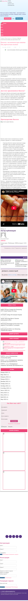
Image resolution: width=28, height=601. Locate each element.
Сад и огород (6, 516)
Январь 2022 (4, 372)
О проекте (10, 2)
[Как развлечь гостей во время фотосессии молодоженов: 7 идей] (14, 346)
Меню (4, 23)
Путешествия (6, 526)
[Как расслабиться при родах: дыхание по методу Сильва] (14, 343)
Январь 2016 (4, 379)
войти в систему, (12, 274)
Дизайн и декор (6, 514)
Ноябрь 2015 (4, 383)
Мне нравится (4, 407)
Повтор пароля (3, 574)
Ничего (2, 413)
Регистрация (19, 18)
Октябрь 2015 (4, 386)
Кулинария (5, 525)
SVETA (3, 356)
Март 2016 (3, 374)
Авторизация (7, 18)
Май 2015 (3, 397)
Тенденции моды (6, 502)
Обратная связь (11, 3)
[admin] (3, 237)
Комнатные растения (7, 519)
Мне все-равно (4, 419)
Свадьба (5, 507)
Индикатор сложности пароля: (6, 571)
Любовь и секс (6, 508)
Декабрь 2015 (4, 381)
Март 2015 (3, 399)
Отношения (6, 505)
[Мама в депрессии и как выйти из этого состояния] (14, 349)
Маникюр (15, 38)
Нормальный (4, 410)
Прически (5, 501)
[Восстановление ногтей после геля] (7, 261)
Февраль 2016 (5, 377)
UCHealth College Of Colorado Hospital (11, 314)
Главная (9, 0)
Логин (1, 545)
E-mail (1, 563)
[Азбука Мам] (3, 1)
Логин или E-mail (3, 583)
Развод (4, 510)
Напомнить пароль (13, 554)
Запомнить (3, 552)
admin (3, 240)
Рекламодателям (11, 5)
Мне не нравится (5, 416)
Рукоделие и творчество (8, 528)
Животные (5, 517)
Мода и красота (8, 38)
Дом (4, 513)
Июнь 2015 (4, 395)
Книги (4, 523)
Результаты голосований (14, 423)
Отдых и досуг (7, 522)
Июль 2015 (4, 392)
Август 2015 (4, 390)
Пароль (2, 549)
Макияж (4, 499)
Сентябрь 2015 (5, 388)
